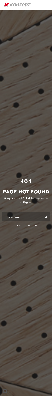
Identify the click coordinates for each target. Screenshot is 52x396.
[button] (5, 391)
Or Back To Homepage (26, 225)
